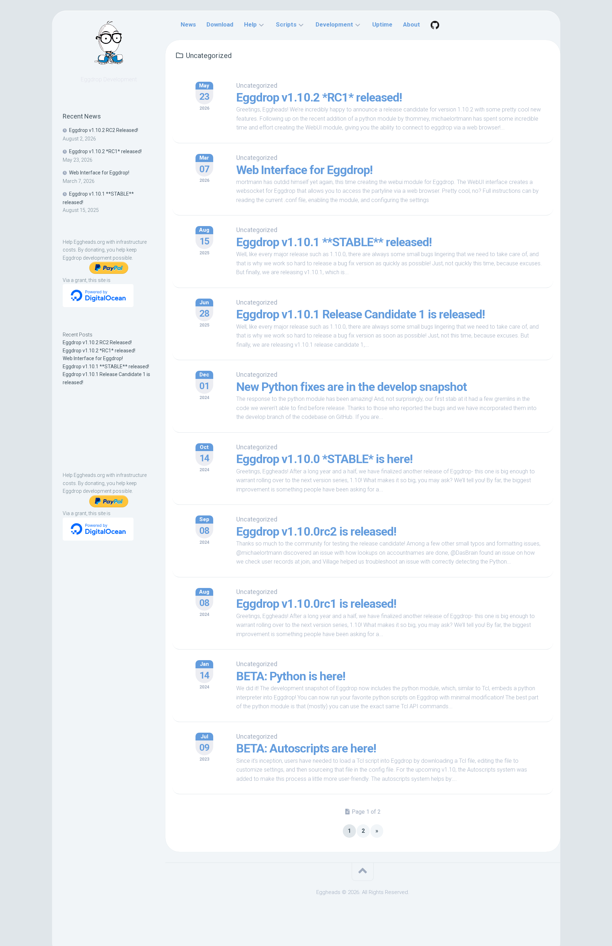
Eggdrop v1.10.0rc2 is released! (316, 531)
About (411, 24)
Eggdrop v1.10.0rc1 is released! (316, 603)
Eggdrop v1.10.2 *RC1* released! (105, 151)
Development (334, 24)
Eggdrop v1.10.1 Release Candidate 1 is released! (360, 314)
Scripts (286, 24)
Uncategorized (256, 85)
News (188, 24)
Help (250, 24)
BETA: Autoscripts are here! (306, 748)
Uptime (382, 24)
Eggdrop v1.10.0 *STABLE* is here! (324, 459)
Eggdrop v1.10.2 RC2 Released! (103, 130)
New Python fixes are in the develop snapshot (351, 387)
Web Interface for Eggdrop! (99, 172)
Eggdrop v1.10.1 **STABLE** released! (106, 366)
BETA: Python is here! (290, 676)
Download (219, 24)
